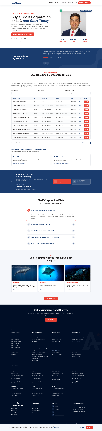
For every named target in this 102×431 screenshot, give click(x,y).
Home (12, 11)
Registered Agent (35, 337)
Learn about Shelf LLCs (18, 163)
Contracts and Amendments (78, 345)
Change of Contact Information (38, 352)
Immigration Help (76, 356)
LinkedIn (15, 414)
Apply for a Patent (56, 341)
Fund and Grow (76, 335)
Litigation (74, 348)
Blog (76, 2)
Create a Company (15, 332)
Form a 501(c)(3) (15, 345)
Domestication (35, 360)
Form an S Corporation (16, 341)
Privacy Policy (55, 427)
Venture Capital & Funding (78, 337)
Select (86, 101)
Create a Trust (55, 345)
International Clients (76, 354)
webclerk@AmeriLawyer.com (79, 411)
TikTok (14, 412)
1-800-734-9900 (24, 186)
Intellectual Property (58, 335)
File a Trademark (55, 337)
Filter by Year (41, 90)
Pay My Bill (57, 2)
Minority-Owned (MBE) (57, 352)
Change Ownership (36, 345)
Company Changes (36, 343)
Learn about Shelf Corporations (61, 163)
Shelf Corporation (15, 352)
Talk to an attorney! (57, 203)
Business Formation (36, 410)
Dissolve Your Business (37, 354)
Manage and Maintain (37, 332)
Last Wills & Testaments (57, 348)
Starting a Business (16, 335)
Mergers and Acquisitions (77, 339)
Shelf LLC (13, 354)
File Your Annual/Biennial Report (39, 339)
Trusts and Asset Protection (60, 343)
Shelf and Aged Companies (18, 350)
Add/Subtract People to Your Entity (39, 348)
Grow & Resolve (76, 332)
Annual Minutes (35, 341)
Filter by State (14, 90)
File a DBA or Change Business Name (40, 356)
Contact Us (70, 2)
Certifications (56, 350)
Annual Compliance (37, 335)
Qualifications (35, 358)
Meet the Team (35, 408)
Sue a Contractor (76, 350)
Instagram (15, 408)
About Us (34, 406)
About (63, 2)
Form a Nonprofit (15, 343)
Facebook (15, 410)
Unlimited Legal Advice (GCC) (78, 343)
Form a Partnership (15, 347)
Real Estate (74, 352)
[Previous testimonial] (44, 63)
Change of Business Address (38, 350)
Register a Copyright (56, 339)
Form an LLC (14, 337)
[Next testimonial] (47, 63)
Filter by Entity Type (69, 90)
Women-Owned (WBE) (57, 354)
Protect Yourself (56, 332)
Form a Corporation (15, 339)
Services (50, 2)
